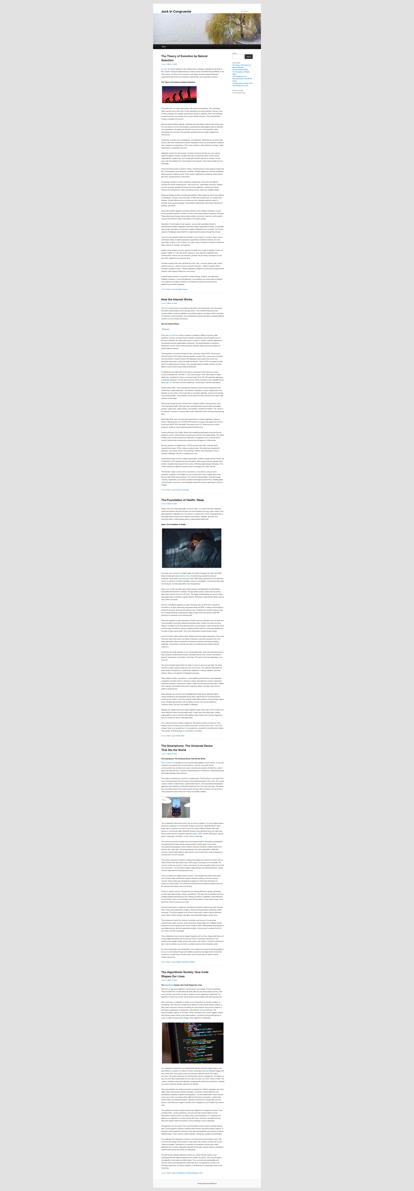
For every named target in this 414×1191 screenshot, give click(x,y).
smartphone (168, 762)
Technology (185, 490)
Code (200, 1173)
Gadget (178, 962)
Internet (178, 490)
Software (192, 962)
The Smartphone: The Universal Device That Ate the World (242, 78)
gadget (194, 833)
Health (178, 736)
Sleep (182, 736)
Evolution (164, 69)
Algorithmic (169, 985)
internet (167, 308)
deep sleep (186, 576)
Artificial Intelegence (192, 1173)
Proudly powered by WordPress (207, 1183)
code (208, 1115)
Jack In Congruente (176, 11)
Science (185, 289)
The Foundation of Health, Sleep (182, 500)
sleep (167, 589)
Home (164, 47)
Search (234, 53)
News (169, 289)
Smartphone (185, 962)
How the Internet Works (176, 299)
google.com (168, 382)
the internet (173, 335)
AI (177, 1173)
